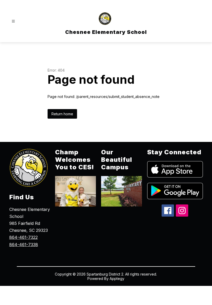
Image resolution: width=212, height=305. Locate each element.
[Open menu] (13, 21)
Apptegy (117, 278)
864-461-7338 (23, 244)
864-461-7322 (23, 237)
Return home (62, 114)
